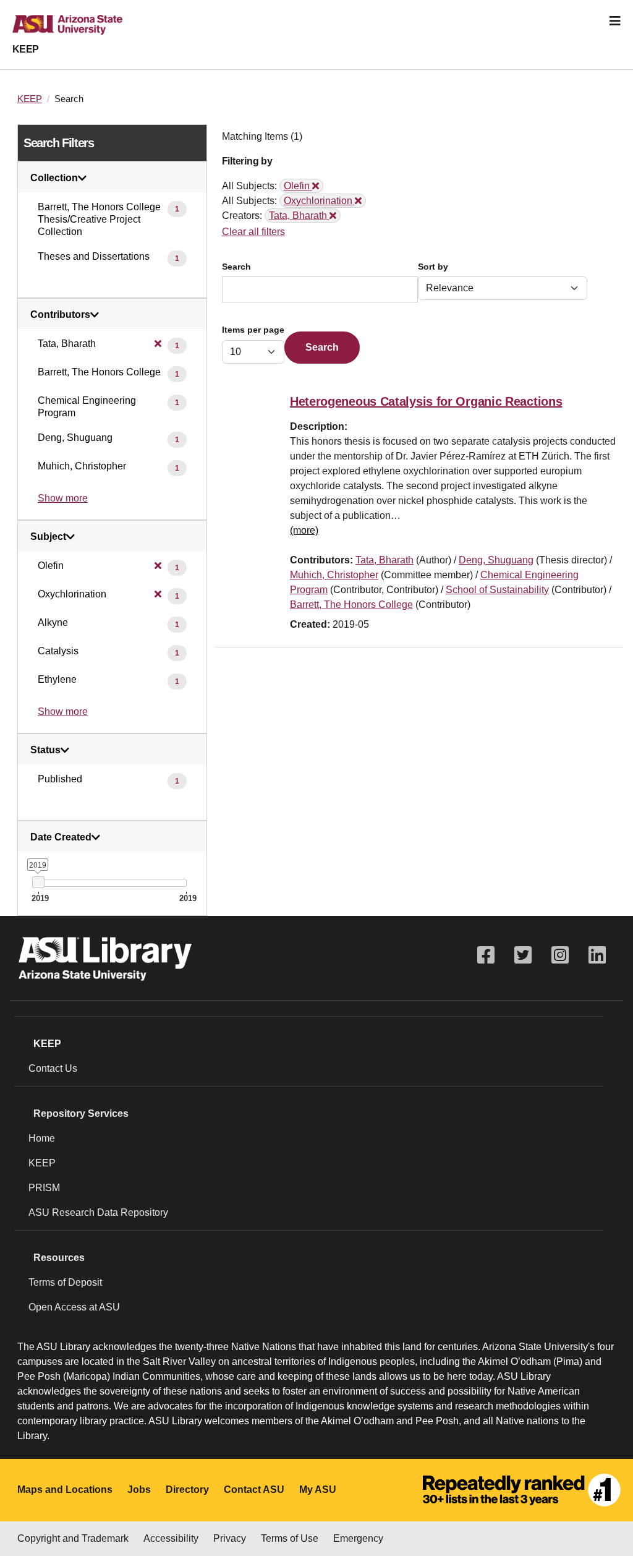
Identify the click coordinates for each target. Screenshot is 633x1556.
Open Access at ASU (74, 1307)
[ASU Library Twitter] (523, 955)
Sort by (433, 266)
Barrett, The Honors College (351, 604)
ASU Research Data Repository (98, 1212)
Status (45, 750)
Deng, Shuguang (496, 560)
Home (41, 1138)
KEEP (25, 49)
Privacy (229, 1538)
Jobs (139, 1489)
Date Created (60, 837)
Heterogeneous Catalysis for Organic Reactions (426, 401)
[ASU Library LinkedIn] (597, 955)
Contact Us (52, 1068)
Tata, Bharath (384, 560)
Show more (63, 498)
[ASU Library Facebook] (485, 955)
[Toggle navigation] (615, 21)
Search (236, 266)
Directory (187, 1489)
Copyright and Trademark (73, 1538)
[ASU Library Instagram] (560, 955)
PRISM (44, 1187)
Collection (54, 178)
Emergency (358, 1538)
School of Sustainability (497, 589)
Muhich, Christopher (334, 575)
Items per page (253, 330)
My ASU (317, 1489)
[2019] (38, 882)
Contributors (60, 315)
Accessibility (170, 1538)
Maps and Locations (65, 1489)
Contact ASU (254, 1489)
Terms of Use (289, 1538)
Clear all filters (253, 231)
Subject (48, 537)
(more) (304, 530)
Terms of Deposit (65, 1282)
